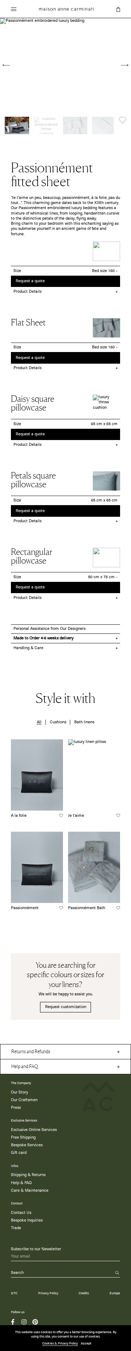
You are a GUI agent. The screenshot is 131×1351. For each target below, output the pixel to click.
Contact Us (21, 1213)
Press (16, 1108)
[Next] (124, 65)
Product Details (27, 291)
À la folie (19, 816)
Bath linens (84, 722)
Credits (84, 1293)
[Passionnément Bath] (94, 867)
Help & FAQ (21, 1183)
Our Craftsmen (24, 1100)
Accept (86, 1343)
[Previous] (6, 65)
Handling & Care (28, 648)
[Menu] (13, 9)
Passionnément (25, 908)
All (39, 722)
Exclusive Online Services (34, 1130)
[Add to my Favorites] (122, 120)
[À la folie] (37, 775)
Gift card (19, 1153)
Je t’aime (76, 816)
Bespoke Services (27, 1145)
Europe (115, 1293)
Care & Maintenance (29, 1190)
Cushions (58, 722)
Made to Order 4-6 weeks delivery (43, 638)
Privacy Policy (48, 1293)
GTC (14, 1293)
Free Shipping (23, 1137)
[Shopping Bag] (118, 9)
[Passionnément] (37, 867)
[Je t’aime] (94, 775)
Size (17, 271)
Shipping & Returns (28, 1175)
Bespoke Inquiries (27, 1220)
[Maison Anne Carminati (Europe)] (66, 9)
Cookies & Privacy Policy (60, 1343)
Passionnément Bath (86, 908)
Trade (16, 1228)
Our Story (19, 1092)
